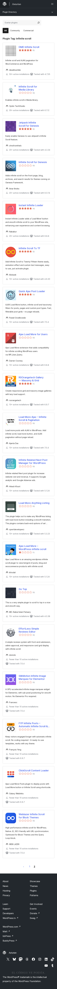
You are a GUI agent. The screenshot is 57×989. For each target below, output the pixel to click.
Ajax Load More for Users (33, 334)
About (5, 881)
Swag (34, 918)
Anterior (23, 866)
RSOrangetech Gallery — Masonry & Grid (31, 379)
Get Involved (36, 904)
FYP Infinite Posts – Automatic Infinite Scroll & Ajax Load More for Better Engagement (33, 725)
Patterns (34, 895)
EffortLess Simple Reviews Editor (29, 630)
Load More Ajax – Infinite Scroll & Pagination (32, 418)
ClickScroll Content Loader (34, 770)
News (5, 886)
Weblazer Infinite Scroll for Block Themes (32, 816)
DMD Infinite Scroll (29, 47)
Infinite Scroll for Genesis (33, 162)
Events (33, 908)
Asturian (13, 952)
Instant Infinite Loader (31, 205)
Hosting (6, 890)
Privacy (6, 895)
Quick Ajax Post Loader (32, 291)
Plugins (33, 890)
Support (6, 908)
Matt (6, 931)
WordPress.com (12, 926)
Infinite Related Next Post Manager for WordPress (33, 461)
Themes (34, 886)
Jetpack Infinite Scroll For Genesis (29, 124)
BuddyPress (10, 940)
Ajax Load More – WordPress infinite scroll (32, 547)
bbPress (8, 936)
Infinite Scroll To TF (29, 248)
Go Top (23, 589)
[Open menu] (53, 4)
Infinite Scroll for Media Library (28, 88)
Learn (5, 904)
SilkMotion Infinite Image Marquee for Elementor (32, 677)
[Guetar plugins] (38, 22)
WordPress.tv (10, 918)
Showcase (35, 881)
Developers (8, 913)
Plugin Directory (10, 12)
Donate (35, 913)
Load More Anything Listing (34, 503)
